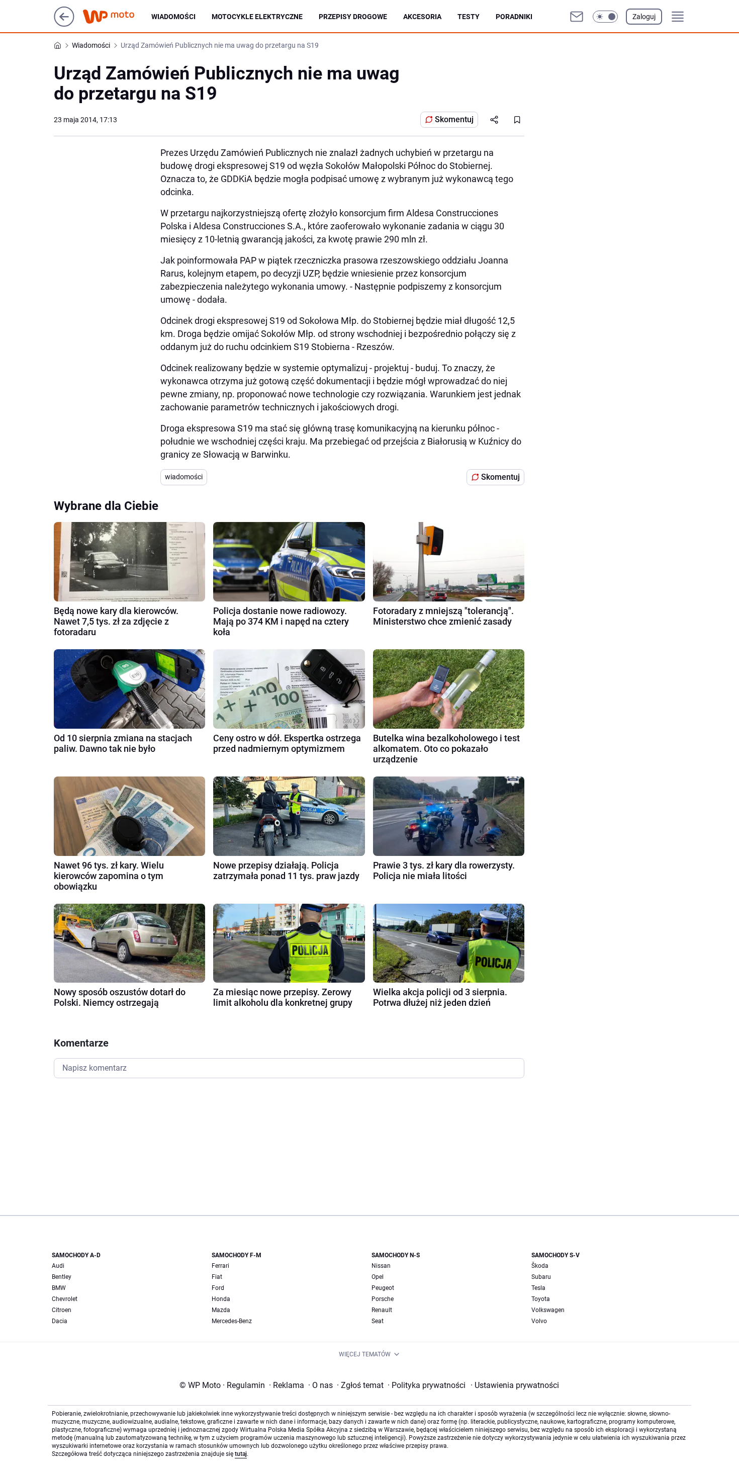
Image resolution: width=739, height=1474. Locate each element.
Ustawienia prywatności (515, 1385)
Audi (58, 1265)
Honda (221, 1299)
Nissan (381, 1265)
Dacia (59, 1321)
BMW (59, 1287)
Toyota (540, 1299)
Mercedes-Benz (232, 1321)
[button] (605, 17)
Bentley (61, 1276)
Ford (218, 1287)
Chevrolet (64, 1299)
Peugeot (383, 1287)
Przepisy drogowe (353, 17)
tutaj (241, 1453)
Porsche (383, 1299)
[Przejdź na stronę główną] (64, 24)
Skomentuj (454, 119)
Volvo (539, 1321)
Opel (378, 1276)
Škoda (539, 1265)
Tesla (538, 1287)
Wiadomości (173, 17)
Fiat (217, 1276)
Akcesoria (422, 17)
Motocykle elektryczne (257, 17)
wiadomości (184, 477)
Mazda (221, 1310)
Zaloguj (644, 17)
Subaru (541, 1276)
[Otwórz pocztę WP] (577, 17)
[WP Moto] (116, 17)
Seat (378, 1321)
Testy (468, 17)
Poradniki (514, 17)
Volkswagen (548, 1310)
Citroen (61, 1310)
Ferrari (220, 1265)
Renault (382, 1310)
